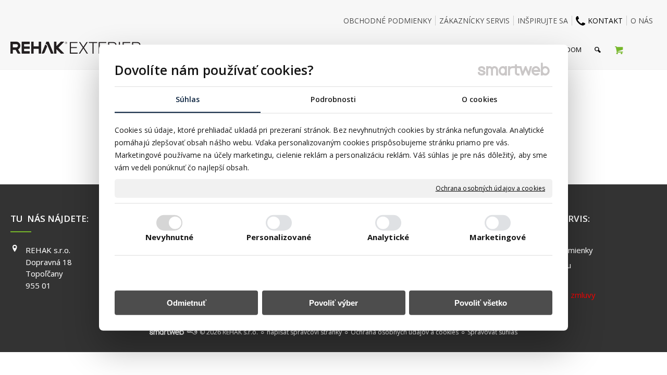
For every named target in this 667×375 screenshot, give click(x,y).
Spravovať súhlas (492, 332)
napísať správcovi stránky (304, 332)
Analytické (388, 237)
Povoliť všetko (480, 302)
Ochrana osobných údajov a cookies (490, 188)
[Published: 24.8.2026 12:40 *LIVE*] (192, 332)
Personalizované (279, 237)
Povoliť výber (333, 302)
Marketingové (498, 237)
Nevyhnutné (169, 237)
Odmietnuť (186, 302)
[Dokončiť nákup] (618, 49)
